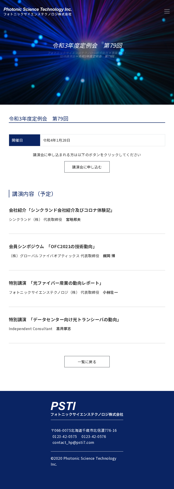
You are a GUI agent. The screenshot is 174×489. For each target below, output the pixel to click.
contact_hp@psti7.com (73, 442)
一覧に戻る (87, 361)
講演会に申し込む (87, 167)
